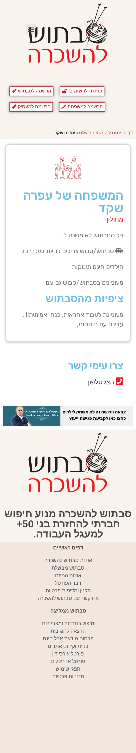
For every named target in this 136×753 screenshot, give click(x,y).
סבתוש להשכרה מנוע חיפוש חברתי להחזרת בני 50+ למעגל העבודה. (68, 524)
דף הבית (125, 132)
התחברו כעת (63, 395)
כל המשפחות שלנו (96, 132)
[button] (31, 29)
